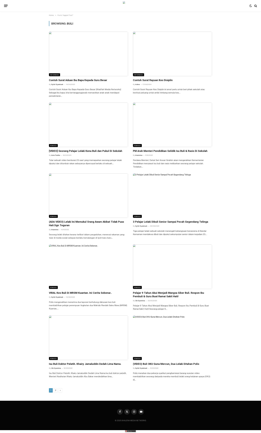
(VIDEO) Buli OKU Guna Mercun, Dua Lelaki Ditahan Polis (166, 363)
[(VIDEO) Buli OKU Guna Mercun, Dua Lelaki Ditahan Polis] (172, 337)
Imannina (138, 155)
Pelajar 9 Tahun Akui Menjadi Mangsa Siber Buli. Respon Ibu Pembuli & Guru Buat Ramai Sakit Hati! (168, 294)
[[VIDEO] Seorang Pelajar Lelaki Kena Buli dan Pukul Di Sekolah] (88, 125)
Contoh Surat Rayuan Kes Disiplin (153, 80)
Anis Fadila (55, 155)
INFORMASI (54, 75)
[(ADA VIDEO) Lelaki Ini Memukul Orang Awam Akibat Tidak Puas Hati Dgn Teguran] (88, 195)
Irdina (137, 84)
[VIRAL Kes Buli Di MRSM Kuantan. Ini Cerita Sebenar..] (88, 266)
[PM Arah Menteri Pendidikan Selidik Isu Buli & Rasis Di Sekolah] (172, 125)
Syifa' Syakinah (57, 84)
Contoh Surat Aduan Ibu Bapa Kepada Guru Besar (78, 80)
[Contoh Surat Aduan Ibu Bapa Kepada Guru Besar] (88, 54)
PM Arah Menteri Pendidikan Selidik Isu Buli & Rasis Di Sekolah (170, 151)
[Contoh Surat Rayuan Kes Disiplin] (172, 54)
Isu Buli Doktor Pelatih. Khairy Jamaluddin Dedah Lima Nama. (85, 363)
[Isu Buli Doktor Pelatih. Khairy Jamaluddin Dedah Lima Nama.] (88, 337)
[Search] (255, 6)
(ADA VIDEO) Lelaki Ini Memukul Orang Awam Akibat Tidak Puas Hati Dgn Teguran (86, 223)
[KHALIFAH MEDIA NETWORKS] (130, 6)
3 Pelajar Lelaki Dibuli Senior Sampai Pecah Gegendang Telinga (170, 221)
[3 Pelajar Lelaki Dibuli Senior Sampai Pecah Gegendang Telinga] (172, 195)
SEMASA (53, 145)
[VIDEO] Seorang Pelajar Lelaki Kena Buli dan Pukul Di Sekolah (85, 151)
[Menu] (6, 6)
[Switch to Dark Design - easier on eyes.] (251, 5)
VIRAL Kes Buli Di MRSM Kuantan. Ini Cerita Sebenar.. (80, 292)
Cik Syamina (140, 301)
